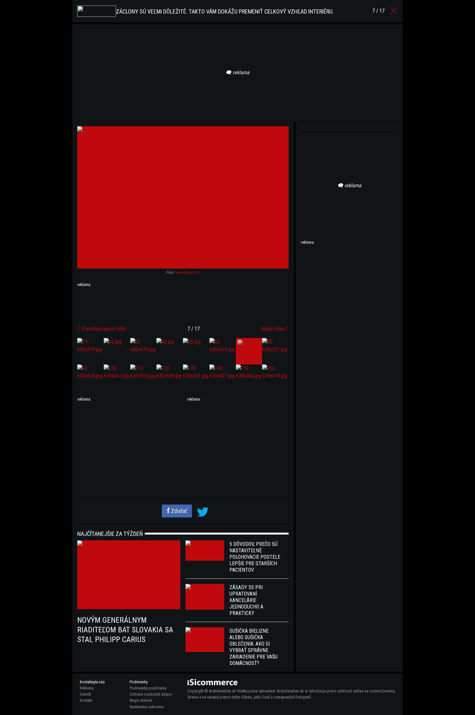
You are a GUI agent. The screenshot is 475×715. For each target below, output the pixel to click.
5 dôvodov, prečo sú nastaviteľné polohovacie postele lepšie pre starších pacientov (254, 557)
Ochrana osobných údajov (151, 694)
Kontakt (86, 700)
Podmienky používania (148, 688)
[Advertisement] (183, 304)
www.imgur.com (187, 272)
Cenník (85, 694)
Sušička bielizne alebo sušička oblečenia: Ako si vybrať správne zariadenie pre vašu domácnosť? (253, 647)
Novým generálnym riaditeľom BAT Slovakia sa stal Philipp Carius (125, 630)
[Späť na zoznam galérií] (394, 11)
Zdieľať (178, 511)
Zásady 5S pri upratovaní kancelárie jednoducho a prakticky (246, 600)
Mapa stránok (141, 700)
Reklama (87, 688)
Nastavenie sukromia (147, 706)
